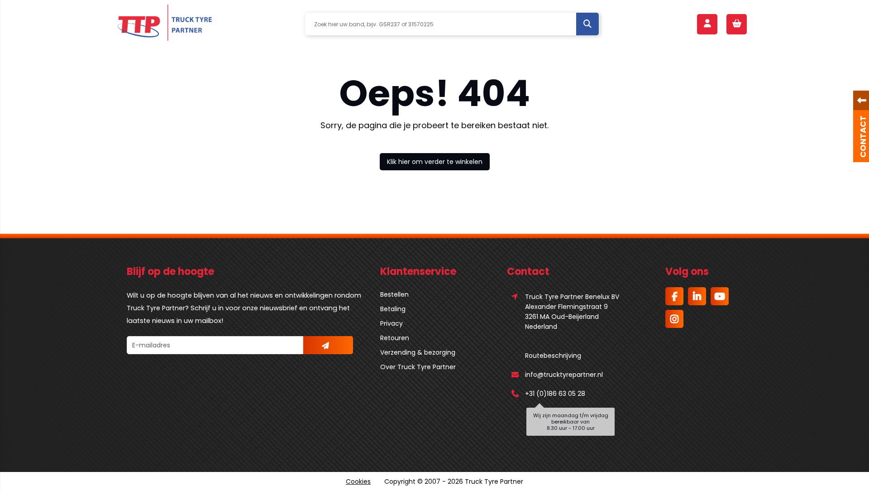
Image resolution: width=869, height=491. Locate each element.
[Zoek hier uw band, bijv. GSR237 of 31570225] (587, 24)
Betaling (393, 308)
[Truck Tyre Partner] (165, 24)
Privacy (391, 323)
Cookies (358, 481)
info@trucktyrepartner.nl (564, 374)
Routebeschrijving (553, 355)
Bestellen (394, 294)
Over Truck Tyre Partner (418, 366)
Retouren (394, 337)
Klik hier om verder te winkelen (434, 161)
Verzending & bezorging (417, 352)
